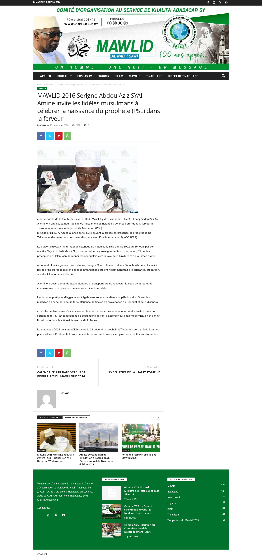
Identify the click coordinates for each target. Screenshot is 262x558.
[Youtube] (226, 3)
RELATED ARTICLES (49, 417)
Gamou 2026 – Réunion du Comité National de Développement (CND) (139, 528)
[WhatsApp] (67, 136)
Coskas (44, 125)
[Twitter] (220, 3)
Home (40, 84)
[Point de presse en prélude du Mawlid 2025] (141, 437)
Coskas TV (84, 76)
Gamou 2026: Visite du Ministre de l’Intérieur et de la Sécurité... (141, 491)
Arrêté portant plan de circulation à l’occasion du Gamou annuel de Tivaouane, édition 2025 (96, 459)
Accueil (46, 76)
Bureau (62, 76)
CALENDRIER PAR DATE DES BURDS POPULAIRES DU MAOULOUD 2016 (61, 374)
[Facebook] (208, 3)
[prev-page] (153, 417)
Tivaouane (154, 76)
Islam (119, 76)
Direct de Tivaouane (183, 76)
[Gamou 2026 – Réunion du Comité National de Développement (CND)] (111, 530)
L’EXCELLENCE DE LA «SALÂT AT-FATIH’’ (133, 372)
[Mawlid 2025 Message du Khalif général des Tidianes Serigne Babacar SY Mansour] (56, 437)
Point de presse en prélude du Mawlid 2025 (139, 456)
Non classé (173, 497)
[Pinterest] (59, 136)
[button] (223, 76)
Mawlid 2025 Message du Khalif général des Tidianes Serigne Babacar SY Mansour (55, 458)
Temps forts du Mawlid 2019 (183, 520)
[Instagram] (214, 3)
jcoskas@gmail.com (62, 507)
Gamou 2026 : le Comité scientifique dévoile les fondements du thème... (138, 509)
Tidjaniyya (173, 514)
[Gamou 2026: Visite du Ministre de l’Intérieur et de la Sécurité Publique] (111, 493)
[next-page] (158, 417)
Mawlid (134, 76)
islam (170, 508)
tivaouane (172, 491)
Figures (103, 76)
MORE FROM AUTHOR (76, 417)
